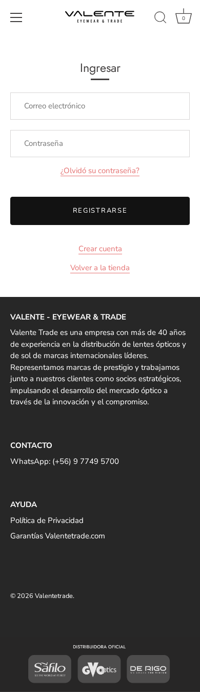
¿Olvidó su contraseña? (100, 170)
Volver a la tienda (100, 268)
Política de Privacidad (47, 520)
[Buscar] (160, 19)
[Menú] (16, 17)
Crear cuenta (100, 249)
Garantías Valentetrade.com (57, 536)
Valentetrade (54, 596)
